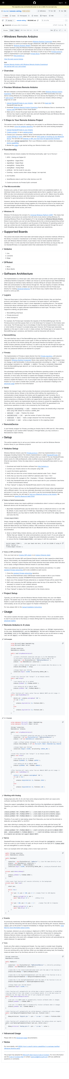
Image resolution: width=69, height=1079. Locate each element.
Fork (53, 11)
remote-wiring (15, 11)
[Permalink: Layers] (3, 295)
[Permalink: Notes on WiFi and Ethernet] (3, 552)
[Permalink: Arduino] (3, 249)
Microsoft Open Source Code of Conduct (36, 1055)
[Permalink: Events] (3, 918)
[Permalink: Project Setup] (3, 593)
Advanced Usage (21, 1038)
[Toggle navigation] (3, 2)
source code (11, 109)
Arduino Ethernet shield (42, 555)
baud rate (48, 103)
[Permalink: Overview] (3, 70)
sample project (28, 132)
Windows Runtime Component (42, 41)
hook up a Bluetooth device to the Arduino (43, 494)
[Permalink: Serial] (3, 388)
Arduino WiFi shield (25, 555)
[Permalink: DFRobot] (3, 262)
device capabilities (13, 143)
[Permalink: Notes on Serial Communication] (3, 500)
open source (9, 98)
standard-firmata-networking (13, 570)
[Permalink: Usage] (3, 612)
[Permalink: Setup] (3, 437)
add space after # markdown (20, 25)
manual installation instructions (32, 607)
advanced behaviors (23, 289)
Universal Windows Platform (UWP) (41, 215)
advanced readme (10, 621)
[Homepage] (34, 2)
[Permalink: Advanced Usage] (3, 1033)
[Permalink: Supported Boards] (3, 232)
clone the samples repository (23, 126)
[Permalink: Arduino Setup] (3, 448)
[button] (63, 543)
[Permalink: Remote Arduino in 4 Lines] (3, 625)
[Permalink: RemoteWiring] (3, 335)
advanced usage (9, 383)
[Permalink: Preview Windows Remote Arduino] (3, 87)
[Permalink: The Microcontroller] (3, 186)
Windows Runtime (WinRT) (22, 45)
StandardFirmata (52, 455)
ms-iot (5, 11)
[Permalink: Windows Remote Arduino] (3, 36)
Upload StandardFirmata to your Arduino (20, 103)
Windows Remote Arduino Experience (26, 107)
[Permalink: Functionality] (3, 149)
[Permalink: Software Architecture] (3, 274)
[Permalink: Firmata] (3, 352)
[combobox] (53, 20)
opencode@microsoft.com (39, 1057)
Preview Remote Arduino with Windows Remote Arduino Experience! (26, 64)
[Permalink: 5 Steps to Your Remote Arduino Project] (3, 120)
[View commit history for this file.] (65, 25)
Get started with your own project (15, 66)
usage (16, 145)
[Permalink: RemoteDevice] (3, 424)
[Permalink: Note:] (3, 943)
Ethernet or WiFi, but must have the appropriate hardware (41, 138)
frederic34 (8, 25)
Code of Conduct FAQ (16, 1057)
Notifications (43, 11)
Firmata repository (46, 356)
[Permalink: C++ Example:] (3, 718)
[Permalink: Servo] (3, 838)
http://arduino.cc (19, 56)
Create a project (12, 132)
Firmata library (35, 53)
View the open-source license (13, 59)
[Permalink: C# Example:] (3, 639)
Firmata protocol (56, 51)
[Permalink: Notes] (3, 1042)
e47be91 (55, 25)
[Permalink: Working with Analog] (3, 795)
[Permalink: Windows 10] (3, 211)
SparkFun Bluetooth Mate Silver (24, 496)
